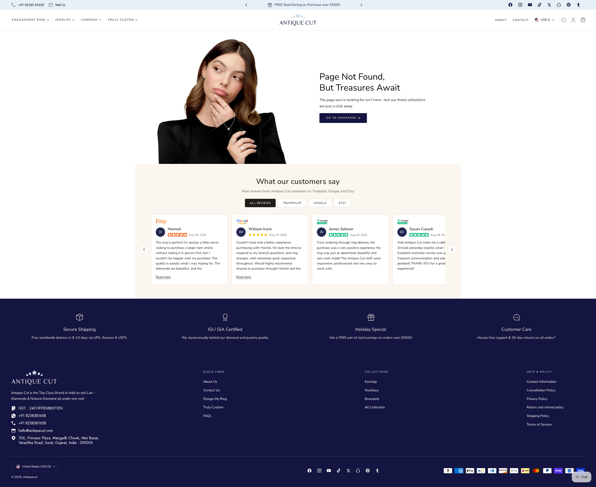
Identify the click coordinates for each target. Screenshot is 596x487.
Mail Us (60, 5)
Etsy (342, 203)
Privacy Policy (537, 398)
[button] (564, 20)
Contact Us (211, 390)
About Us (210, 381)
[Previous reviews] (144, 249)
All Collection (375, 407)
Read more (163, 277)
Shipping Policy (538, 415)
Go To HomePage (341, 118)
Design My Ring (215, 398)
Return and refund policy (545, 407)
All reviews (260, 203)
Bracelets (372, 398)
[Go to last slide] (246, 5)
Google (320, 203)
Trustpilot (292, 203)
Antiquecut (30, 477)
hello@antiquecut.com (36, 430)
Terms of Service (539, 424)
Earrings (371, 381)
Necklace (372, 390)
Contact (521, 20)
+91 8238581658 (32, 415)
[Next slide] (361, 5)
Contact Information (541, 381)
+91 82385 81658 (31, 5)
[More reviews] (451, 249)
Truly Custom (213, 407)
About (501, 20)
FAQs (207, 415)
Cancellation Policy (541, 390)
